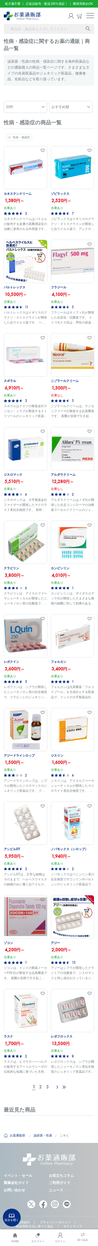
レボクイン (11, 661)
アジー (55, 943)
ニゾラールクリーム (65, 381)
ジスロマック (13, 474)
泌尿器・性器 (43, 1135)
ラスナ (8, 1036)
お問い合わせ (14, 1190)
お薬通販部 (17, 1135)
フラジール (58, 287)
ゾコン (8, 943)
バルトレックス (14, 287)
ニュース (56, 1190)
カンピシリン (60, 568)
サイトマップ (72, 1226)
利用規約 (23, 1222)
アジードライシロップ (19, 755)
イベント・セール (18, 1175)
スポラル (10, 381)
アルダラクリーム (63, 474)
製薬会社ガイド (16, 1183)
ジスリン (57, 755)
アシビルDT (12, 849)
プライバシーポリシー (55, 1222)
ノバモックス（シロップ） (69, 849)
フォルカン (58, 661)
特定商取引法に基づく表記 (34, 1226)
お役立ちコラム (61, 1175)
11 (26, 307)
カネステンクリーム (18, 193)
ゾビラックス (60, 193)
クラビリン (11, 568)
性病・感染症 (21, 137)
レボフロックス (62, 1036)
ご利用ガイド (59, 1183)
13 (73, 962)
